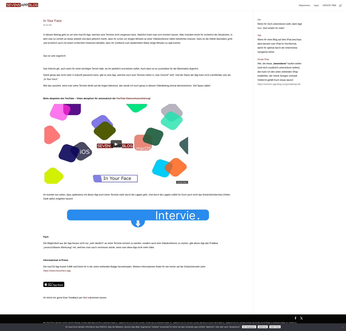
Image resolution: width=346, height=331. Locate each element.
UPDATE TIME (329, 5)
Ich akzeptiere (249, 327)
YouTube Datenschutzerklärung (133, 98)
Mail (85, 297)
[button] (179, 214)
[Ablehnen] (342, 327)
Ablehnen (263, 327)
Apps (316, 5)
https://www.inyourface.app (57, 270)
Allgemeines (304, 5)
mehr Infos (275, 327)
